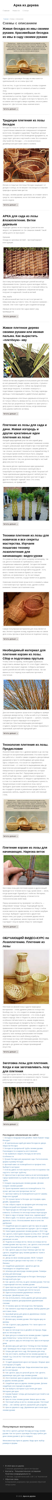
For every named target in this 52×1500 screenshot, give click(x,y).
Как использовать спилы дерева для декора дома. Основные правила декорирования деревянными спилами (25, 1300)
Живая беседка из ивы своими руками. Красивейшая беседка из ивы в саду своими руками (26, 32)
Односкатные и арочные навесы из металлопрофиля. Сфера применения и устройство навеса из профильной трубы (26, 1178)
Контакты (9, 1471)
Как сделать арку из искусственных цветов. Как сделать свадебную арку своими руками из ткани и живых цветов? (24, 1252)
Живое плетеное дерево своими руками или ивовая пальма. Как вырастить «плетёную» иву (23, 333)
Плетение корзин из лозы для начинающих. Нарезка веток (25, 849)
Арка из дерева (26, 5)
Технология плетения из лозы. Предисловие (25, 746)
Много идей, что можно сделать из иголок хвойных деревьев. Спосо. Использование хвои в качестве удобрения (25, 1220)
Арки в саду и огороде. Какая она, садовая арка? (25, 1215)
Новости (16, 10)
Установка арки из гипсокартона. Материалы (24, 1306)
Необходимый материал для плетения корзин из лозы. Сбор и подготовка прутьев (24, 654)
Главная (6, 10)
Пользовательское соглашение (28, 1471)
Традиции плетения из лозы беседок (24, 122)
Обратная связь (12, 1479)
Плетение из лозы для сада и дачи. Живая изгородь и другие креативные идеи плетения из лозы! (25, 431)
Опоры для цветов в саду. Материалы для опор (25, 1351)
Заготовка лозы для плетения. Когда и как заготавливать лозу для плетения (26, 1067)
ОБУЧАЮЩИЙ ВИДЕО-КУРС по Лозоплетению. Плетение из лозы (26, 942)
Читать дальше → (10, 109)
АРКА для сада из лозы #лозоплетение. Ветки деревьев (20, 220)
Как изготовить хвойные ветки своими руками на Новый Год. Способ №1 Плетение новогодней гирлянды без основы (26, 1356)
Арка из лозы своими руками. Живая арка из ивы (25, 1399)
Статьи (26, 10)
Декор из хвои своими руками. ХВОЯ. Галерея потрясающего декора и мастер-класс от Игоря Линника (23, 1260)
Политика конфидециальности (17, 1474)
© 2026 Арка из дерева (14, 1466)
